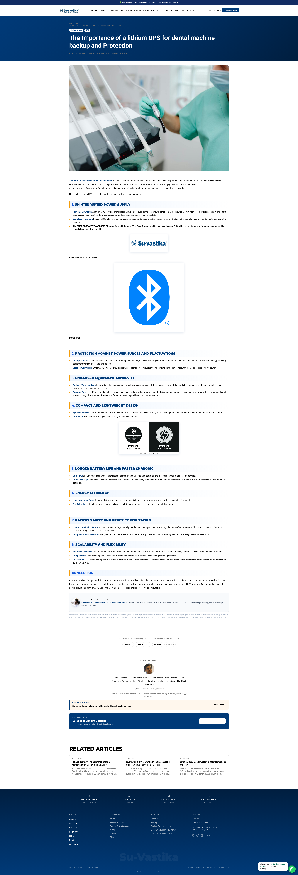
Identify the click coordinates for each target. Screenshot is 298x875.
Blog (160, 10)
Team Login (223, 867)
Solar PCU (73, 832)
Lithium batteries (91, 476)
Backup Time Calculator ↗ (162, 826)
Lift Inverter (74, 844)
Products (117, 10)
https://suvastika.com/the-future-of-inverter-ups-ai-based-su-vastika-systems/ (124, 395)
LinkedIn (140, 644)
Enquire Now (230, 10)
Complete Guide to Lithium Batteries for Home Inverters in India (102, 706)
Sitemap (211, 867)
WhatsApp (128, 644)
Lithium (72, 836)
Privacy (154, 822)
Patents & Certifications (140, 10)
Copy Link (170, 644)
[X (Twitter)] (208, 835)
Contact (192, 10)
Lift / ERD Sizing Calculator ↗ (163, 833)
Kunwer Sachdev (117, 822)
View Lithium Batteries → (212, 721)
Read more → (93, 605)
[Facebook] (193, 835)
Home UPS (73, 819)
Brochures (155, 819)
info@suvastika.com (200, 822)
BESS (71, 840)
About (104, 10)
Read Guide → (220, 705)
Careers (113, 833)
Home (94, 10)
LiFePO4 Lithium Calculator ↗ (163, 830)
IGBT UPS (73, 828)
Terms (190, 867)
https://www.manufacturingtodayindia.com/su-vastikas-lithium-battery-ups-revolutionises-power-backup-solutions (133, 188)
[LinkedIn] (202, 835)
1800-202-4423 (215, 10)
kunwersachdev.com (156, 689)
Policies (179, 10)
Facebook (157, 644)
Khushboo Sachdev (143, 872)
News (169, 10)
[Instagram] (197, 835)
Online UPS (73, 823)
